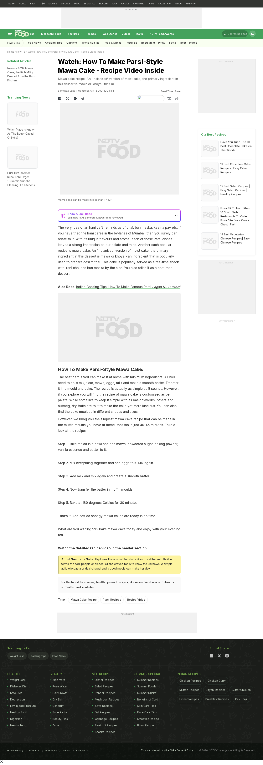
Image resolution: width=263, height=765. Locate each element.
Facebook (150, 582)
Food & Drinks (112, 42)
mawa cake (129, 394)
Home (10, 51)
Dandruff (58, 705)
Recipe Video (136, 599)
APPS (151, 3)
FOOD (77, 3)
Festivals (131, 42)
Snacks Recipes (105, 732)
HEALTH (103, 3)
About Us (34, 750)
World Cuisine (91, 42)
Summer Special (147, 674)
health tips (103, 582)
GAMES (125, 3)
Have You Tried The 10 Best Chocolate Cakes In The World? (236, 146)
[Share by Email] (169, 98)
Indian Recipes (189, 674)
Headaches (17, 725)
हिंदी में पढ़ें (109, 84)
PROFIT (34, 3)
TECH (114, 3)
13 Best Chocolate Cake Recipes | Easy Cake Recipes (235, 168)
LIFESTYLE (89, 3)
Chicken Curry (217, 680)
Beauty (56, 674)
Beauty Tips (60, 718)
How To (20, 51)
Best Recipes (188, 42)
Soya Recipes (104, 705)
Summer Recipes (148, 679)
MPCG (178, 3)
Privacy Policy (15, 750)
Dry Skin (58, 699)
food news (87, 582)
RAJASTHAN (165, 3)
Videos (126, 33)
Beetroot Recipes (106, 725)
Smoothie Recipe (148, 718)
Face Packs (60, 712)
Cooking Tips (38, 655)
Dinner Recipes (104, 679)
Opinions (72, 42)
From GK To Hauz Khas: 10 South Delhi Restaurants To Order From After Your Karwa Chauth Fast (235, 216)
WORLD (22, 3)
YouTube (88, 587)
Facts (172, 42)
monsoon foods (51, 33)
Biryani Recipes (215, 689)
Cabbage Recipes (106, 718)
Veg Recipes (101, 674)
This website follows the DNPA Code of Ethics (167, 750)
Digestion (16, 718)
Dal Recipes (102, 712)
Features (74, 33)
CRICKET (65, 3)
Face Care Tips (147, 712)
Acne (56, 725)
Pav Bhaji (241, 699)
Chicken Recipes (190, 680)
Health (139, 33)
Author (66, 750)
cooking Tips (53, 42)
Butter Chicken (241, 689)
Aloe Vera (59, 679)
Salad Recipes (104, 686)
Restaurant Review (153, 42)
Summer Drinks (146, 693)
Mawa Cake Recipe (84, 599)
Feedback (51, 750)
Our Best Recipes (213, 134)
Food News (34, 42)
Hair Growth (60, 693)
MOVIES (53, 3)
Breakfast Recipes (217, 699)
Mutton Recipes (189, 689)
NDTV (11, 3)
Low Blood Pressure (23, 705)
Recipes (91, 33)
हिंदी (43, 3)
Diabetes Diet (18, 686)
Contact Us (82, 750)
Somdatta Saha (66, 90)
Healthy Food (18, 712)
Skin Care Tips (146, 705)
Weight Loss (17, 655)
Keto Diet (16, 693)
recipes (122, 582)
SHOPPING (139, 3)
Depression (17, 699)
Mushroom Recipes (107, 699)
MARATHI (191, 3)
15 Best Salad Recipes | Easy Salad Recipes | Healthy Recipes (235, 190)
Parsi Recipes (112, 599)
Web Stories (110, 33)
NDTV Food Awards (162, 33)
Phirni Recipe (145, 725)
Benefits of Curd (147, 699)
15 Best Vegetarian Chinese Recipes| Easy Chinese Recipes (235, 238)
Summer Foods (146, 686)
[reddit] (83, 98)
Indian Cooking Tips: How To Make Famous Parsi (128, 287)
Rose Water (60, 686)
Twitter (70, 587)
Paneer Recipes (105, 693)
